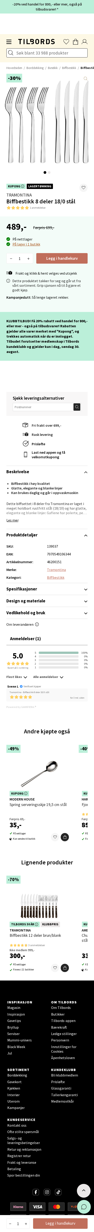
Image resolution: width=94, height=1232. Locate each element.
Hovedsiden (14, 68)
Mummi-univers (19, 1040)
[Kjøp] (65, 837)
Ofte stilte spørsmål (23, 1131)
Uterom (13, 1101)
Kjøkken (13, 1088)
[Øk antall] (28, 258)
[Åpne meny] (9, 42)
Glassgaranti (61, 1088)
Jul (9, 1053)
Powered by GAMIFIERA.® (21, 707)
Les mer (12, 520)
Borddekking (35, 68)
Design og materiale (25, 601)
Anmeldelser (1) (25, 638)
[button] (83, 188)
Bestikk (53, 68)
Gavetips (14, 1020)
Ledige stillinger (64, 1033)
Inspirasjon (16, 1014)
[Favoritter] (55, 837)
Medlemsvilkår (62, 1101)
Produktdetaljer (21, 535)
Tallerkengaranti (64, 1095)
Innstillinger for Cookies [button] (63, 1049)
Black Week (16, 1046)
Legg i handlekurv (62, 258)
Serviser (13, 1033)
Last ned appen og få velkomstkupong (48, 454)
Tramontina (19, 195)
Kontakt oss (16, 1125)
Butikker (58, 1014)
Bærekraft (59, 1027)
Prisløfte (38, 444)
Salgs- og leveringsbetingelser (23, 1140)
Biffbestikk (69, 68)
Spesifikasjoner (21, 589)
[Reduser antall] (11, 258)
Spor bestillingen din (23, 1175)
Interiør (13, 1095)
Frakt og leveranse (21, 1162)
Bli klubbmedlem (64, 1075)
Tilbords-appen (63, 1020)
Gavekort (14, 1081)
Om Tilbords (61, 1007)
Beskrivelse (17, 471)
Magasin (13, 1007)
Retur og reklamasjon (24, 1149)
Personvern (60, 1040)
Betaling (14, 1168)
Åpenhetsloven (63, 1057)
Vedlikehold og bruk (25, 612)
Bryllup (13, 1027)
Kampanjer (16, 1107)
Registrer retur (19, 1155)
